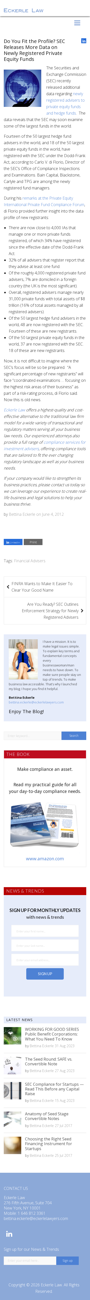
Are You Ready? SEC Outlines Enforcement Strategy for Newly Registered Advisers (50, 611)
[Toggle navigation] (77, 23)
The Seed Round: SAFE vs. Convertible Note (48, 1061)
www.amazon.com (45, 859)
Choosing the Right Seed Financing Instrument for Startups (48, 1143)
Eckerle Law (51, 1285)
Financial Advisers (30, 560)
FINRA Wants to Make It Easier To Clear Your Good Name (42, 587)
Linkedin (14, 542)
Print (33, 542)
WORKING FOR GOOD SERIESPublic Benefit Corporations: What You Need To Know (52, 1034)
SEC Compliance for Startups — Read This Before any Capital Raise (54, 1089)
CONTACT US (16, 1188)
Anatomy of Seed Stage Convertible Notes (46, 1116)
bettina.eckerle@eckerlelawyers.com (36, 702)
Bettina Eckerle (22, 514)
